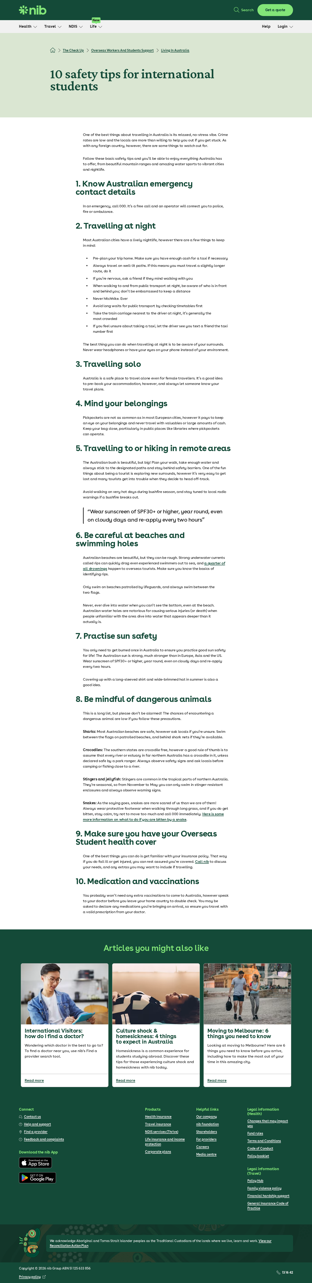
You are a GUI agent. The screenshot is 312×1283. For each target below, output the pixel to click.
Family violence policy (264, 1188)
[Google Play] (37, 1182)
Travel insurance (158, 1124)
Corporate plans (158, 1151)
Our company (206, 1116)
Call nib (202, 861)
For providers (206, 1139)
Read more (34, 1080)
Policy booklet (258, 1156)
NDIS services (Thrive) (161, 1132)
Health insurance (158, 1116)
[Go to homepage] (32, 10)
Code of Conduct (260, 1148)
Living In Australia (175, 50)
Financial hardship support (268, 1196)
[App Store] (35, 1167)
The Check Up (73, 50)
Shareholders (206, 1132)
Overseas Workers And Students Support (122, 50)
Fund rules (255, 1133)
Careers (202, 1147)
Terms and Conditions (264, 1141)
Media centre (206, 1154)
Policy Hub (255, 1181)
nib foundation (207, 1124)
